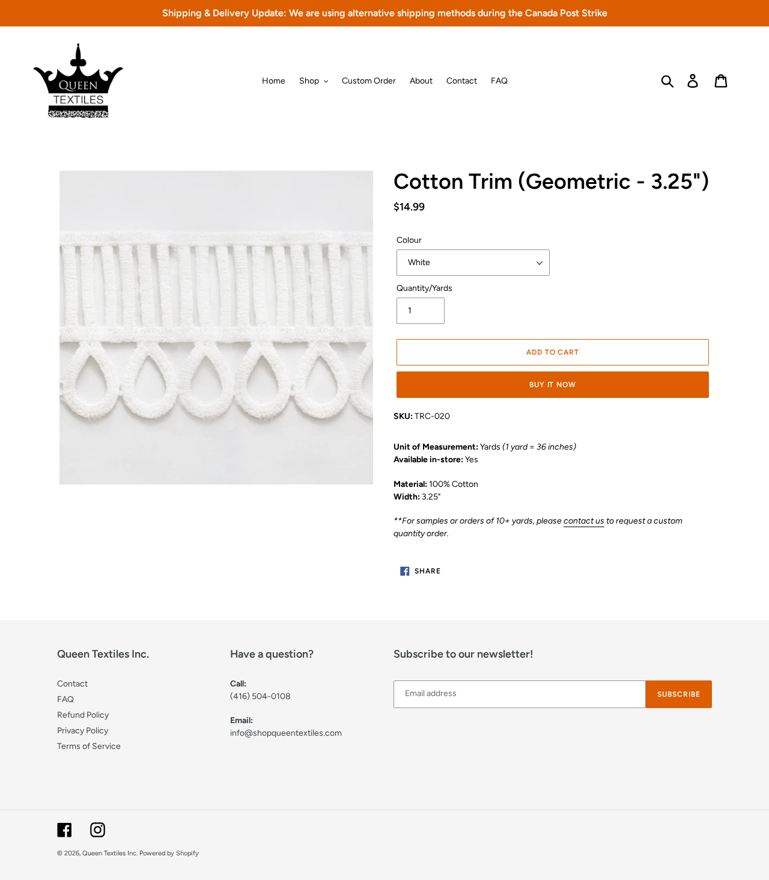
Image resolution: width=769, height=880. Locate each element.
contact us (584, 521)
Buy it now (553, 384)
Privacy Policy (82, 731)
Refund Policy (83, 715)
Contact (72, 684)
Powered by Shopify (169, 853)
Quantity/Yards (424, 288)
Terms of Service (89, 746)
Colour (409, 240)
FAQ (65, 699)
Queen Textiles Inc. (110, 853)
